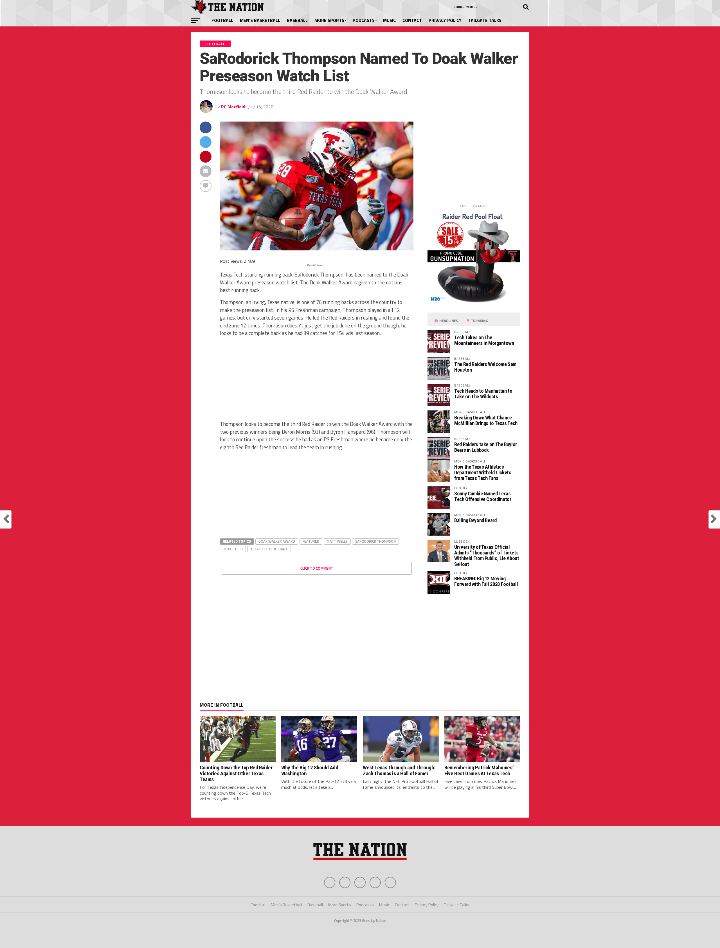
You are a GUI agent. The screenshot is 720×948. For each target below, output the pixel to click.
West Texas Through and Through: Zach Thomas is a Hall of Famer (399, 770)
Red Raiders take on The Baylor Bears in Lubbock (485, 447)
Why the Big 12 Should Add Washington (309, 770)
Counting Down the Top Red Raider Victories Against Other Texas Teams (236, 773)
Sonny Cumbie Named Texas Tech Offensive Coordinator (482, 496)
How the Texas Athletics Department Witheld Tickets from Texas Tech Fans (482, 472)
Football (222, 20)
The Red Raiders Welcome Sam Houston (485, 367)
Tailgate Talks (484, 20)
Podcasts (364, 20)
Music (389, 20)
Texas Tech (233, 549)
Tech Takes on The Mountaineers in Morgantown (484, 340)
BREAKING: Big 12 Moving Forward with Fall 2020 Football (486, 581)
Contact (412, 20)
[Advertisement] (316, 381)
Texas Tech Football (269, 549)
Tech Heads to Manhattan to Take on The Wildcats (483, 393)
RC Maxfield (233, 106)
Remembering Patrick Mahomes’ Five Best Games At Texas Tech (479, 770)
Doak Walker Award (276, 541)
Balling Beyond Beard (475, 520)
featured (311, 541)
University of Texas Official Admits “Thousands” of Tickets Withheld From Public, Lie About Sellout (486, 555)
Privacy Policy (445, 20)
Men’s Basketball (260, 20)
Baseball (297, 20)
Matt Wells (337, 541)
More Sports (329, 20)
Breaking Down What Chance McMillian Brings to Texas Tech (486, 420)
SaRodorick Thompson (375, 541)
